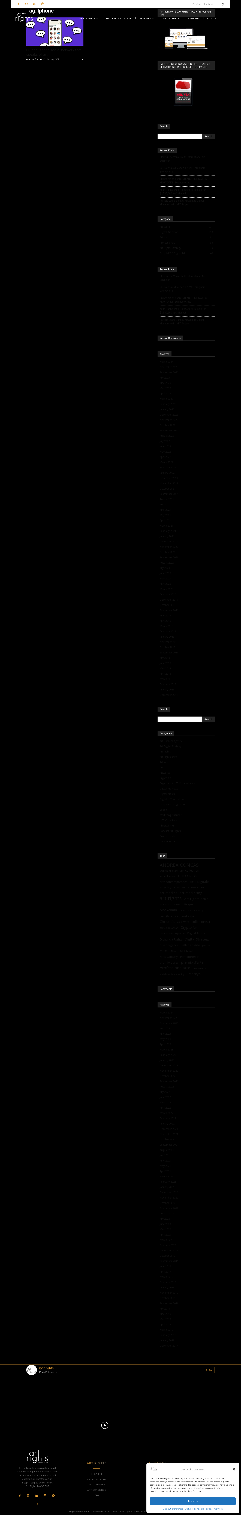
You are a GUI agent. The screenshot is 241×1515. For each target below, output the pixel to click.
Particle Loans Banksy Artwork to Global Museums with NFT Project (182, 202)
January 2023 (167, 409)
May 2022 (165, 451)
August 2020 (167, 562)
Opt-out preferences (172, 1508)
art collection (189, 870)
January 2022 (167, 472)
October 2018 (167, 647)
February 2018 (168, 684)
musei (164, 951)
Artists (163, 767)
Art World (165, 762)
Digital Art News (169, 788)
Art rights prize (196, 899)
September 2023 (169, 372)
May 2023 (165, 388)
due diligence (169, 945)
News (174, 951)
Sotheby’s (194, 974)
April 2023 (165, 393)
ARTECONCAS (187, 876)
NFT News (187, 951)
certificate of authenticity (191, 910)
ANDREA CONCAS (179, 865)
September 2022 (169, 430)
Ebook (163, 809)
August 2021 (167, 499)
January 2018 (167, 689)
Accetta (193, 1501)
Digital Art (180, 933)
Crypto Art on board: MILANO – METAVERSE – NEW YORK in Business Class (185, 180)
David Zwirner (166, 933)
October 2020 (167, 552)
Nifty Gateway (169, 957)
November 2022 (169, 420)
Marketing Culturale (171, 815)
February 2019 (168, 631)
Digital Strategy (197, 939)
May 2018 (165, 668)
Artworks (165, 772)
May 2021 (165, 515)
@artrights (46, 1368)
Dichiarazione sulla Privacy (198, 1508)
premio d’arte (169, 962)
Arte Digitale (199, 882)
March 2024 (166, 361)
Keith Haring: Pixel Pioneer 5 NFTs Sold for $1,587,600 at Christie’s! (183, 191)
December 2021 (169, 478)
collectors (183, 922)
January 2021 (167, 536)
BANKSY (177, 904)
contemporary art (169, 927)
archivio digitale (169, 870)
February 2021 (168, 531)
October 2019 (167, 605)
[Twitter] (37, 1504)
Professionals (167, 836)
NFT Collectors (168, 820)
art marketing (191, 893)
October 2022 (167, 425)
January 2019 (167, 636)
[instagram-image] (41, 1393)
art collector (167, 876)
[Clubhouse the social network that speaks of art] (54, 31)
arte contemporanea (174, 882)
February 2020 (168, 594)
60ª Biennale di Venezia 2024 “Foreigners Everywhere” (182, 170)
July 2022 (165, 441)
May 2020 (165, 578)
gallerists (206, 945)
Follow (208, 1369)
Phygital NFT (167, 825)
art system (165, 904)
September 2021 (169, 494)
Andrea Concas (34, 59)
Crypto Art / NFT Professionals (177, 783)
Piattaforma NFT (191, 956)
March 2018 (166, 679)
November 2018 (169, 642)
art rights (171, 898)
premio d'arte (192, 962)
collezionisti (200, 921)
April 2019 (165, 620)
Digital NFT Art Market (172, 799)
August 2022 (167, 435)
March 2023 (166, 398)
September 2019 (169, 610)
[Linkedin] (34, 4)
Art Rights (165, 751)
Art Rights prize (168, 756)
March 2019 (166, 626)
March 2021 (166, 525)
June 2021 (165, 509)
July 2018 (165, 657)
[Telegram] (53, 1495)
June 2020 (165, 573)
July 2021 (165, 504)
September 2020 (169, 557)
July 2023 (165, 377)
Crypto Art (165, 778)
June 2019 (165, 615)
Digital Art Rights (171, 939)
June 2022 (165, 446)
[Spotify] (42, 4)
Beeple (188, 904)
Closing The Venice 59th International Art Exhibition (182, 159)
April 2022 (165, 457)
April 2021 (165, 520)
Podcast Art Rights (170, 830)
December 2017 (169, 694)
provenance (199, 968)
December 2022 (169, 414)
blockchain (168, 910)
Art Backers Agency (171, 741)
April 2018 (165, 673)
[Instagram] (26, 4)
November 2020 (169, 546)
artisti (177, 887)
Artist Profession (190, 887)
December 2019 (169, 599)
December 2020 (169, 541)
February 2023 (168, 404)
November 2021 (169, 483)
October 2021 (167, 488)
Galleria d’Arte (190, 945)
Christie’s (167, 921)
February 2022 (168, 467)
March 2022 (166, 462)
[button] (234, 1469)
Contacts (218, 1508)
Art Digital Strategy (170, 746)
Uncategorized (168, 841)
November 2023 (169, 367)
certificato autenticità (177, 916)
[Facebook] (18, 4)
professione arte (175, 968)
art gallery (165, 887)
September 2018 (169, 652)
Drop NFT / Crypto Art (172, 804)
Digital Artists (167, 793)
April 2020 (165, 583)
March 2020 (166, 589)
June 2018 (165, 663)
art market (168, 893)
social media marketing (172, 974)
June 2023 (165, 383)
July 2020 (165, 568)
